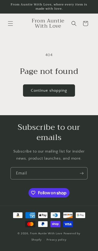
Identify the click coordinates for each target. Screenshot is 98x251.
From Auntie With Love (46, 233)
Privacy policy (57, 239)
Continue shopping (49, 90)
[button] (10, 23)
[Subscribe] (81, 173)
